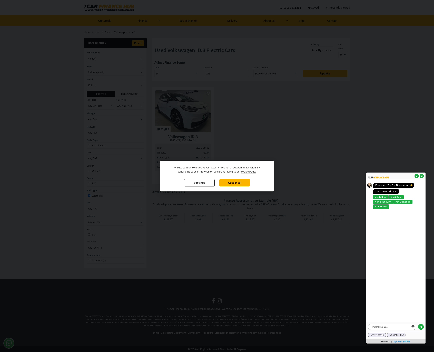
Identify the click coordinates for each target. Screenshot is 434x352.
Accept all (234, 183)
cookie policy (248, 171)
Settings (199, 183)
